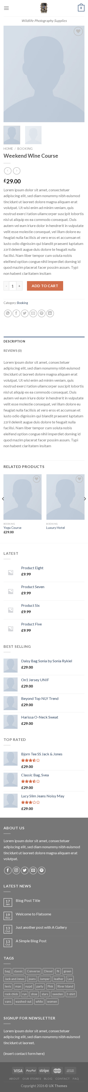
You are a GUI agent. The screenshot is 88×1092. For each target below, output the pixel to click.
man (18, 986)
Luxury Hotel (55, 528)
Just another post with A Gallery (41, 927)
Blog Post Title (28, 900)
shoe (34, 994)
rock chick (11, 994)
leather (58, 979)
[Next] (77, 74)
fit (58, 971)
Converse (33, 971)
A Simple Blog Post (31, 940)
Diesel (48, 971)
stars (45, 994)
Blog (48, 1078)
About (14, 1078)
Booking (25, 148)
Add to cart (45, 285)
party (39, 986)
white (39, 1001)
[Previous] (11, 74)
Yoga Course (12, 528)
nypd (28, 986)
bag (7, 971)
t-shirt (71, 994)
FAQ (76, 1078)
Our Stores (32, 1078)
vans (8, 1001)
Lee (70, 979)
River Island (65, 986)
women (52, 1001)
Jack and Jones (14, 979)
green (67, 971)
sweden (57, 994)
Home (8, 148)
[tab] (44, 341)
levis (8, 986)
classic (18, 971)
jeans (32, 979)
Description (14, 341)
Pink (50, 986)
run (24, 994)
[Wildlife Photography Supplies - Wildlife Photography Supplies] (44, 8)
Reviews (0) (13, 350)
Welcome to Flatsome (33, 914)
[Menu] (6, 8)
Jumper (45, 979)
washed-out (23, 1001)
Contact (62, 1078)
